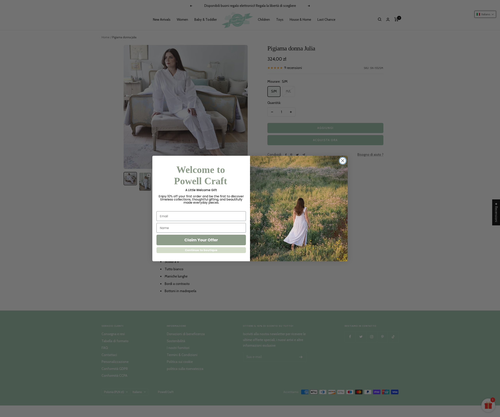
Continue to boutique (201, 250)
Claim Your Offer (201, 240)
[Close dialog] (342, 160)
